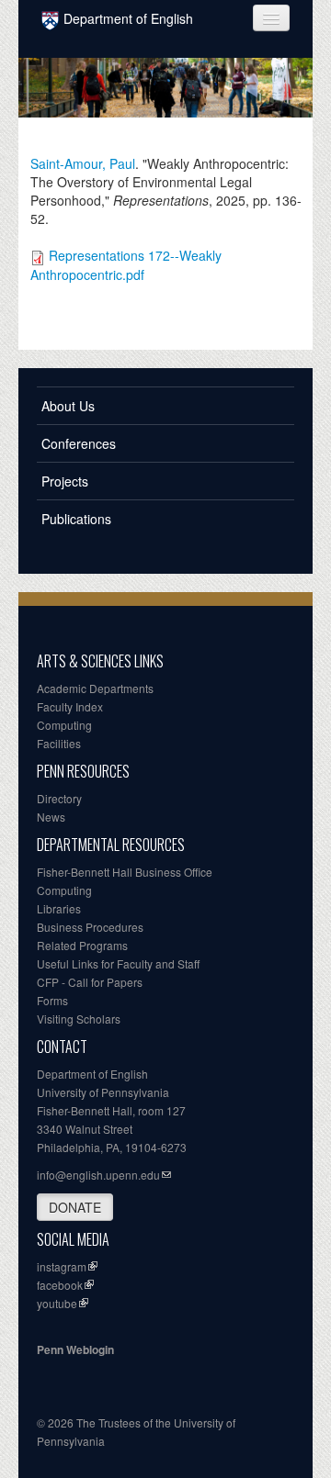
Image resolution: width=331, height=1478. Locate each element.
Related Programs (82, 945)
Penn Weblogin (75, 1349)
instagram (61, 1266)
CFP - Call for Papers (90, 982)
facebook (60, 1285)
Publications (76, 518)
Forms (52, 1000)
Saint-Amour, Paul (82, 163)
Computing (64, 725)
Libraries (59, 908)
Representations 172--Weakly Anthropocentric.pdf (126, 264)
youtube (57, 1303)
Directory (59, 798)
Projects (64, 481)
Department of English (128, 18)
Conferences (78, 443)
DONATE (75, 1207)
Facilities (59, 743)
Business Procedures (90, 927)
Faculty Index (70, 706)
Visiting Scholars (78, 1018)
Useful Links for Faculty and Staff (118, 963)
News (51, 816)
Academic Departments (95, 688)
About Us (68, 406)
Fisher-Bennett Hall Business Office (124, 871)
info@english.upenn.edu (98, 1174)
